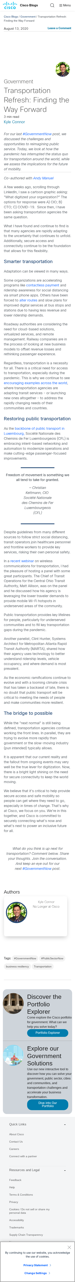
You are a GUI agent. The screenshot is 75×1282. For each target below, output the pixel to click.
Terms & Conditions (21, 1194)
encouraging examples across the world (35, 383)
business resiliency (17, 966)
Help (12, 1187)
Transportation (43, 966)
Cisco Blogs (29, 5)
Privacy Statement (35, 1265)
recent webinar (22, 561)
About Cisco (16, 1134)
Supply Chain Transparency (26, 1234)
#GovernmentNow (37, 134)
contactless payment (42, 285)
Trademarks (16, 1227)
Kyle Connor (14, 122)
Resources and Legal (24, 1170)
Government (28, 16)
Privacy (13, 1202)
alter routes (28, 300)
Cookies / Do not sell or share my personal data (29, 1211)
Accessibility (16, 1220)
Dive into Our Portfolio (47, 1105)
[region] (37, 1261)
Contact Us (16, 1141)
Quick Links (17, 1124)
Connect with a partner (23, 1156)
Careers (14, 1148)
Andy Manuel (43, 178)
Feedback (15, 1180)
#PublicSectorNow (52, 958)
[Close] (69, 1247)
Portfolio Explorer (48, 1032)
